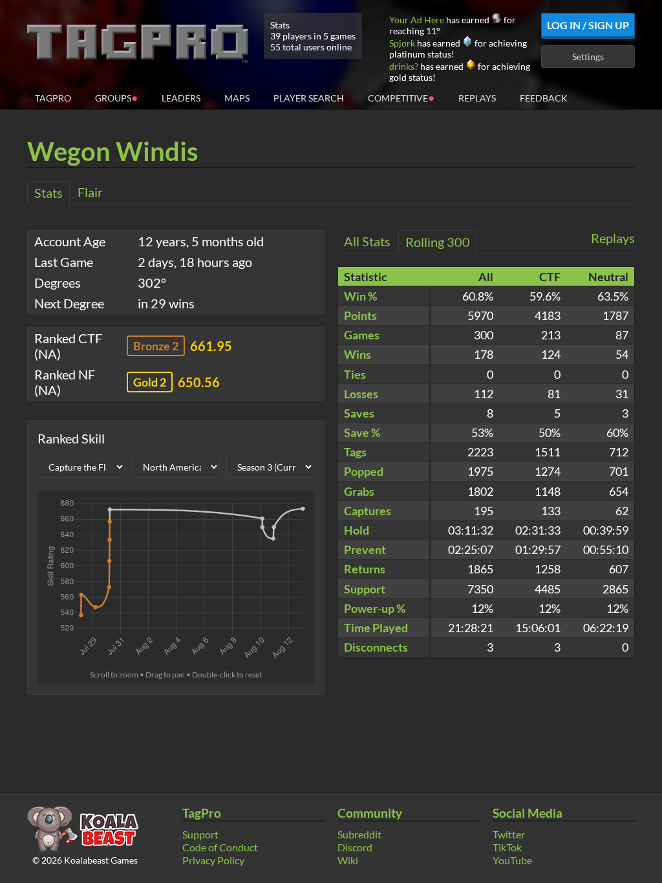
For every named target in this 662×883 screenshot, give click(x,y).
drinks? (403, 66)
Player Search (308, 97)
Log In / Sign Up (588, 25)
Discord (354, 847)
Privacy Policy (213, 860)
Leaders (181, 97)
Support (200, 834)
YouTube (512, 860)
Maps (237, 97)
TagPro (53, 97)
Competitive (401, 97)
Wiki (347, 860)
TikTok (507, 847)
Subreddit (359, 834)
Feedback (544, 97)
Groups (116, 97)
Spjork (402, 42)
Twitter (509, 834)
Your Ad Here (416, 19)
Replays (477, 97)
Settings (588, 56)
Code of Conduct (220, 847)
